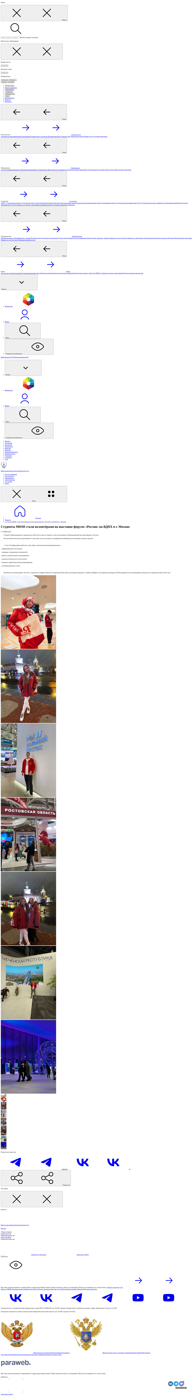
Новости (8, 100)
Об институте (10, 86)
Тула (6, 459)
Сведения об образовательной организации (16, 1354)
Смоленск (8, 457)
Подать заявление (11, 88)
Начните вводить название (29, 37)
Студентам (9, 92)
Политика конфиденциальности (42, 1354)
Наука (7, 96)
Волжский (8, 445)
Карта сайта (57, 1354)
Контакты (8, 101)
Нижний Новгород (11, 452)
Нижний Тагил (10, 454)
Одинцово (8, 456)
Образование (10, 90)
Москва (7, 441)
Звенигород (9, 447)
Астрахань (8, 443)
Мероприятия (9, 98)
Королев (8, 450)
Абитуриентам (10, 94)
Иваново (8, 448)
